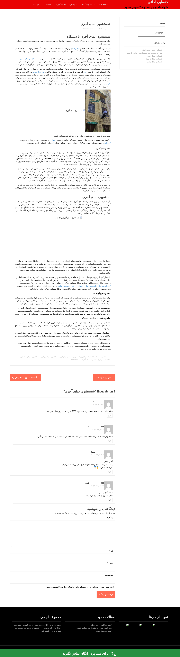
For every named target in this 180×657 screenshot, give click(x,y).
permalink (75, 359)
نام (111, 551)
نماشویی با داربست (104, 377)
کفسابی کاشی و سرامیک (152, 50)
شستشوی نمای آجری (89, 357)
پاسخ (109, 416)
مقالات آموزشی (60, 4)
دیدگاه (110, 518)
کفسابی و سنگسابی (87, 4)
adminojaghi (88, 29)
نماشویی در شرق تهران (48, 357)
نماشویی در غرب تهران (30, 357)
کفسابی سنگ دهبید (154, 62)
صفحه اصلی (103, 4)
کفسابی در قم (77, 286)
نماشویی (103, 357)
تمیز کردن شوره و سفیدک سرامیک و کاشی (144, 53)
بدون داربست (38, 72)
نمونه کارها (73, 4)
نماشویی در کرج (104, 359)
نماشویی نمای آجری (89, 359)
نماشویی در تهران (65, 357)
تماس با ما (37, 4)
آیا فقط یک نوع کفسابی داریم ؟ (25, 377)
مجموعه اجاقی (35, 59)
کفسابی (52, 140)
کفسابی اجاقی (158, 2)
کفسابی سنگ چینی (154, 56)
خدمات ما (47, 4)
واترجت (75, 48)
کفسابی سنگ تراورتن (153, 59)
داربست (107, 84)
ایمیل (110, 563)
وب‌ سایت (109, 575)
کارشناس (23, 59)
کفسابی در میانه (104, 286)
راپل (85, 72)
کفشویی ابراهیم (63, 286)
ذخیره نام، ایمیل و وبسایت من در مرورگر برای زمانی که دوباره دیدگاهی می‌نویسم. (79, 587)
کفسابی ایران (90, 286)
